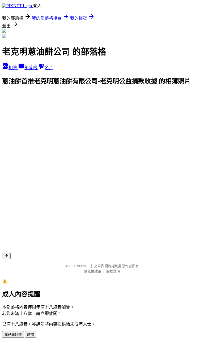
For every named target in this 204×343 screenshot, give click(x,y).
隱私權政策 (92, 271)
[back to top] (6, 256)
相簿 (13, 67)
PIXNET (83, 266)
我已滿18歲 (13, 335)
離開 (30, 335)
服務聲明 (113, 271)
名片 (49, 67)
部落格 (31, 67)
